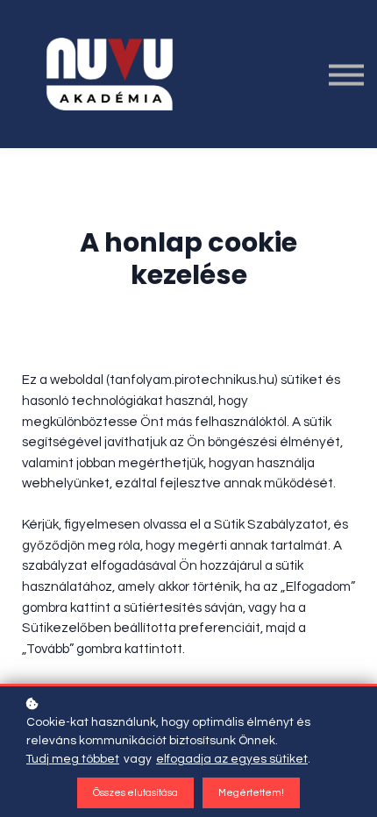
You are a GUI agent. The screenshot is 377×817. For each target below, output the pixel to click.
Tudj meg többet (72, 759)
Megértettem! (251, 793)
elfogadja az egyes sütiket (232, 759)
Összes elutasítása (135, 793)
